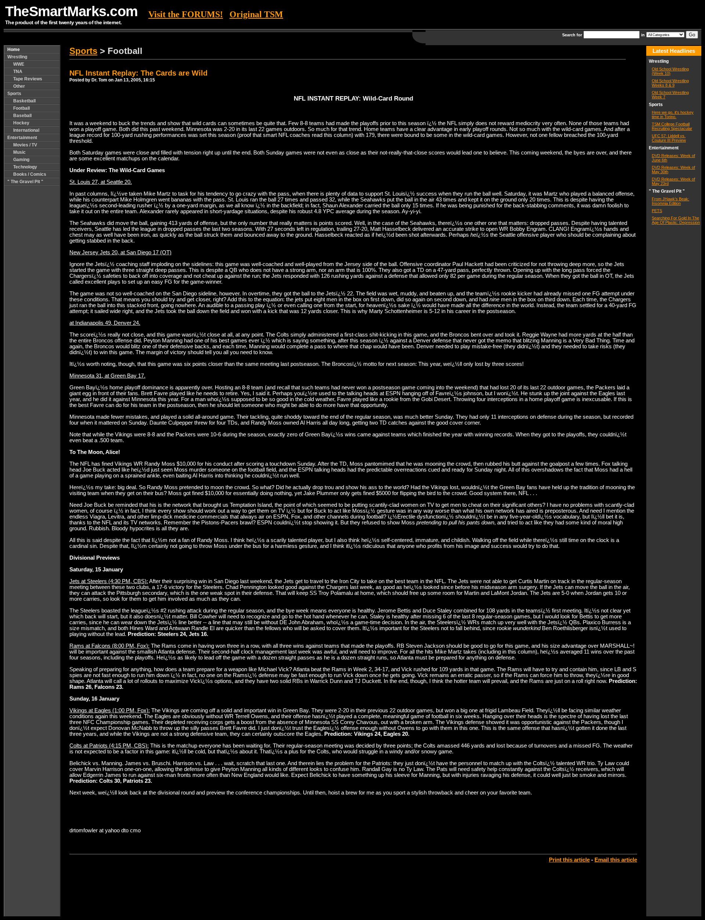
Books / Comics (29, 174)
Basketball (24, 100)
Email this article (615, 860)
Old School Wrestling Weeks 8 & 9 (670, 83)
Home (13, 49)
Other (19, 86)
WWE (18, 64)
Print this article (569, 860)
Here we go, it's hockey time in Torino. (673, 114)
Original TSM (256, 14)
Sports (14, 93)
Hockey (21, 123)
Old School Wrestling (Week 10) (670, 71)
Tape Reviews (27, 78)
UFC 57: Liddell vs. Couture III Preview (669, 138)
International (26, 130)
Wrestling (17, 56)
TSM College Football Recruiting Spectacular (672, 126)
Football (21, 108)
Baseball (22, 115)
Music (19, 152)
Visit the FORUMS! (185, 14)
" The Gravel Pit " (25, 181)
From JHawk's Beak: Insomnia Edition (670, 201)
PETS (657, 210)
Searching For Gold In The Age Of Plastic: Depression (676, 220)
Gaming (21, 159)
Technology (25, 167)
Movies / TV (25, 145)
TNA (17, 71)
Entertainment (22, 137)
